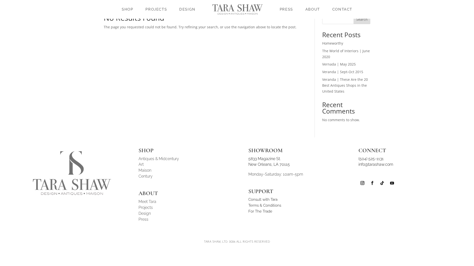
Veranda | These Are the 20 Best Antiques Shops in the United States (345, 85)
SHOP (127, 9)
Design (144, 213)
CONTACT (342, 9)
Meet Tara (147, 201)
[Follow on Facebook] (372, 183)
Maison (144, 170)
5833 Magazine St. (264, 158)
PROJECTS (156, 9)
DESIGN (187, 9)
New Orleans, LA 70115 (269, 164)
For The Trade (260, 211)
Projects (145, 207)
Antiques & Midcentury (158, 158)
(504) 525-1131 (371, 158)
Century (145, 176)
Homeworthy (332, 43)
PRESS (286, 9)
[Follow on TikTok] (382, 183)
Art (141, 164)
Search (362, 19)
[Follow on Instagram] (362, 183)
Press (143, 219)
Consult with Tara (262, 199)
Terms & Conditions (264, 205)
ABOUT (312, 9)
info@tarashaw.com (375, 164)
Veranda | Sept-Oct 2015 (342, 71)
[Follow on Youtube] (392, 183)
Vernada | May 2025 (339, 64)
